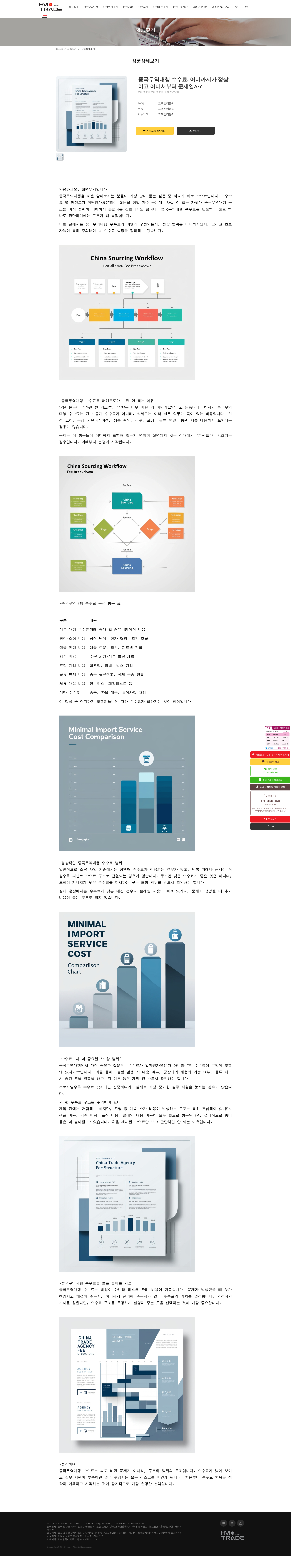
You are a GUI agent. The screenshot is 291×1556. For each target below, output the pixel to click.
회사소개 (73, 6)
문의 (246, 6)
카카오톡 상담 (272, 762)
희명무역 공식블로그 (272, 780)
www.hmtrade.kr (138, 1523)
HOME (59, 49)
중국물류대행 (160, 6)
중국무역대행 (110, 6)
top (272, 826)
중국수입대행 (91, 6)
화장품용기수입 (220, 6)
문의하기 (272, 819)
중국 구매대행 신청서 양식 (272, 787)
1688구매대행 (200, 6)
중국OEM (128, 6)
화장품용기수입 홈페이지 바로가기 (272, 754)
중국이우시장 (180, 6)
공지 (236, 6)
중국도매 (143, 6)
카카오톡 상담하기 (156, 130)
